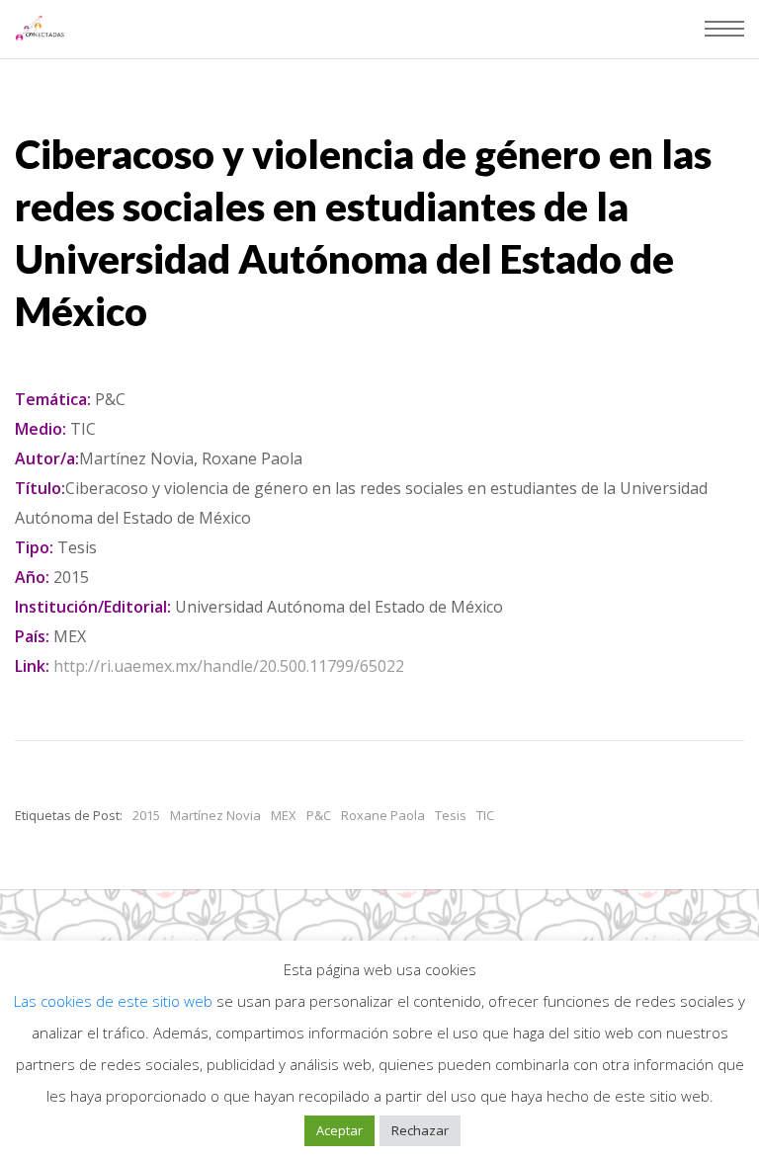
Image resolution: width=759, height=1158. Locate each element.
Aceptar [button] (339, 1130)
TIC (485, 815)
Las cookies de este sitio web (115, 1001)
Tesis (450, 815)
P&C (318, 815)
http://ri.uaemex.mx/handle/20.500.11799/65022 (228, 666)
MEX (283, 815)
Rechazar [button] (420, 1130)
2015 (146, 815)
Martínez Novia (215, 815)
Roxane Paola (383, 815)
